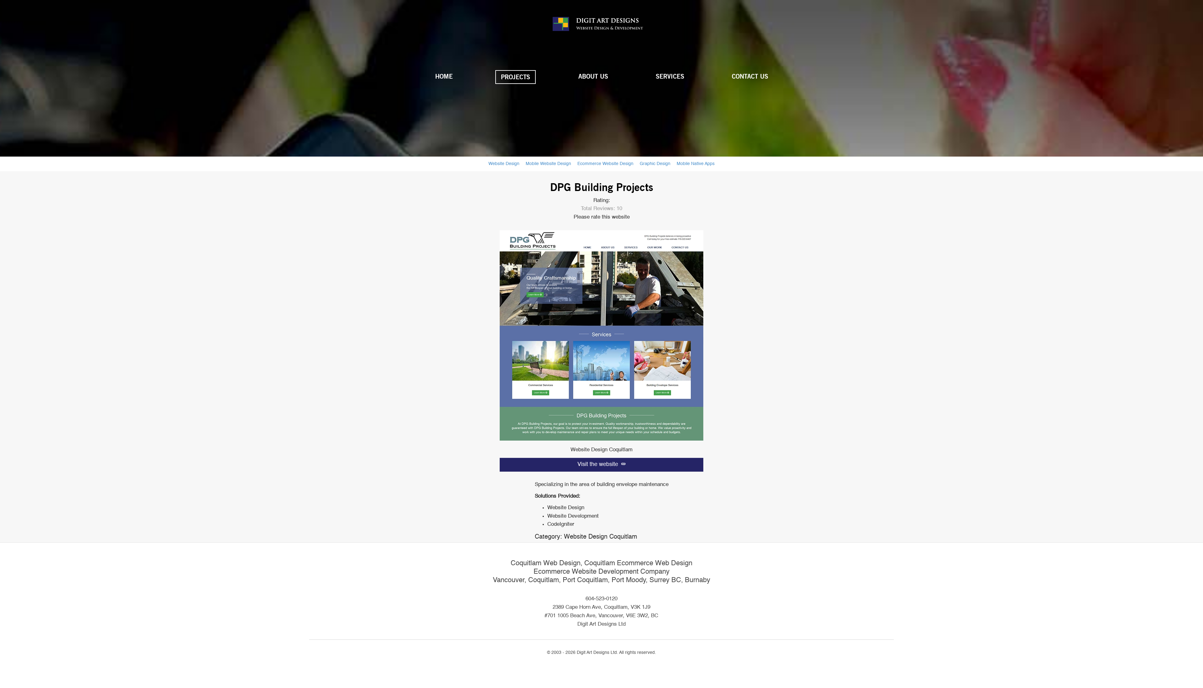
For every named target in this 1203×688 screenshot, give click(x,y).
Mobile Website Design (548, 164)
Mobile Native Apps (696, 164)
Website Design (503, 164)
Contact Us (750, 76)
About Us (593, 76)
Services (670, 76)
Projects (515, 77)
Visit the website (598, 464)
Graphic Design (655, 164)
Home (444, 76)
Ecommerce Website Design (605, 164)
